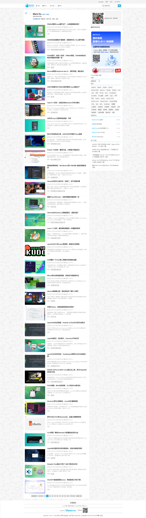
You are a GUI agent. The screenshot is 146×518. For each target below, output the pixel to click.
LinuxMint (94, 95)
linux (57, 381)
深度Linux (84, 506)
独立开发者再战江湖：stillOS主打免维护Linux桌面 (64, 134)
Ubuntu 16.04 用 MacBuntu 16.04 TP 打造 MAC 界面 (105, 161)
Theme (97, 98)
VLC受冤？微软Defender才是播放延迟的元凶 (62, 432)
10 (68, 496)
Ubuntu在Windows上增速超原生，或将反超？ (63, 213)
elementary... (100, 137)
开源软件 (113, 107)
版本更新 (58, 159)
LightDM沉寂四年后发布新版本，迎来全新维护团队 (64, 448)
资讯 (45, 5)
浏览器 (53, 159)
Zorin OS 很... (101, 132)
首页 (38, 5)
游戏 (61, 381)
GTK (52, 112)
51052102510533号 (92, 515)
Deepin (99, 87)
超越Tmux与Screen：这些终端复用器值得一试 (63, 197)
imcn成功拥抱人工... (103, 128)
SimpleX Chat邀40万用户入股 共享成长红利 (62, 464)
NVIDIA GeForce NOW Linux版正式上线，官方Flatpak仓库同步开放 (67, 371)
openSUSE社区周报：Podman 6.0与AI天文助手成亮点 (66, 323)
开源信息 (100, 107)
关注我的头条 (36, 19)
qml (52, 285)
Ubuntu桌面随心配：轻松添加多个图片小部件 (62, 291)
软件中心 (57, 191)
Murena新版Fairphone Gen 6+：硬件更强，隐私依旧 (65, 71)
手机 (118, 107)
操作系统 (59, 81)
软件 (56, 112)
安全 (52, 269)
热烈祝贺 (99, 124)
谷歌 (113, 112)
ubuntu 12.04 (110, 98)
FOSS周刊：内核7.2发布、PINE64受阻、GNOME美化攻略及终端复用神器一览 (66, 56)
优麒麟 (113, 104)
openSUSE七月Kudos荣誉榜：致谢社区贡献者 (63, 244)
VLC (52, 395)
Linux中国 (64, 506)
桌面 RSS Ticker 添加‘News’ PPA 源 (103, 165)
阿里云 (101, 515)
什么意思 (100, 120)
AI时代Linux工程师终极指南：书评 (59, 118)
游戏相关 (93, 112)
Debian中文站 (78, 506)
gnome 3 (102, 90)
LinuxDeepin (112, 93)
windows (59, 222)
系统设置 (53, 316)
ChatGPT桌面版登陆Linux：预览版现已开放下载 (64, 480)
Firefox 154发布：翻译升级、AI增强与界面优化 (63, 150)
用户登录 (101, 2)
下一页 (72, 496)
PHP (116, 95)
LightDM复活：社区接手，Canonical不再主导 (63, 338)
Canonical (54, 222)
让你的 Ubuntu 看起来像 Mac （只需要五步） (105, 149)
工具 (56, 269)
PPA (92, 98)
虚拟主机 (108, 112)
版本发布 (58, 238)
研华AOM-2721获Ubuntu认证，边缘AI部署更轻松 (64, 417)
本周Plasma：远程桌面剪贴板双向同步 (60, 307)
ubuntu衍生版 (113, 101)
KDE (52, 366)
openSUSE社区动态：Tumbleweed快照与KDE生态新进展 (66, 355)
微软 (63, 222)
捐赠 (107, 2)
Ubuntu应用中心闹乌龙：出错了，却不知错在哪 (63, 181)
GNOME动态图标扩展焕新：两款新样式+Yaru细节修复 (66, 40)
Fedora (105, 87)
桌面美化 (111, 109)
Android (93, 87)
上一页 (41, 496)
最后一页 (79, 496)
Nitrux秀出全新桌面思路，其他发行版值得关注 (63, 275)
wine (101, 104)
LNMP (106, 95)
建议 (111, 2)
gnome (53, 143)
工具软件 (53, 206)
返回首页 (34, 496)
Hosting (114, 90)
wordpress (107, 104)
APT (52, 67)
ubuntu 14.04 (95, 101)
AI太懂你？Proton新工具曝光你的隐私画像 (61, 260)
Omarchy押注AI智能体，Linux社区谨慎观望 (62, 401)
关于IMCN (117, 2)
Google (108, 90)
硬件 (60, 5)
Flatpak (53, 381)
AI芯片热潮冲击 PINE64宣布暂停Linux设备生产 (63, 87)
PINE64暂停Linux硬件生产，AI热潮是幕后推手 (63, 24)
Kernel (53, 238)
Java (92, 93)
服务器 (105, 109)
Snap (53, 191)
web (97, 104)
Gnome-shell (94, 90)
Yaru (63, 49)
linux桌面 (100, 95)
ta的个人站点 (45, 14)
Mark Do (51, 27)
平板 (52, 96)
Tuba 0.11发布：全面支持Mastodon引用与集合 (63, 103)
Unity (92, 104)
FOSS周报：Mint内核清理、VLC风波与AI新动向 (63, 385)
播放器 (99, 109)
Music (59, 515)
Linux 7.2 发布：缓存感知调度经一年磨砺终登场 (63, 228)
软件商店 (62, 191)
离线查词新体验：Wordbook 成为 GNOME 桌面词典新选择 (66, 166)
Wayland (56, 285)
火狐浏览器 (101, 112)
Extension (54, 49)
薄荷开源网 (71, 506)
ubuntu (58, 49)
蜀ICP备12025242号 (74, 515)
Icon (119, 90)
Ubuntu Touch (104, 101)
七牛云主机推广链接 (96, 75)
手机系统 (53, 81)
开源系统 (106, 107)
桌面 (52, 5)
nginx (111, 95)
